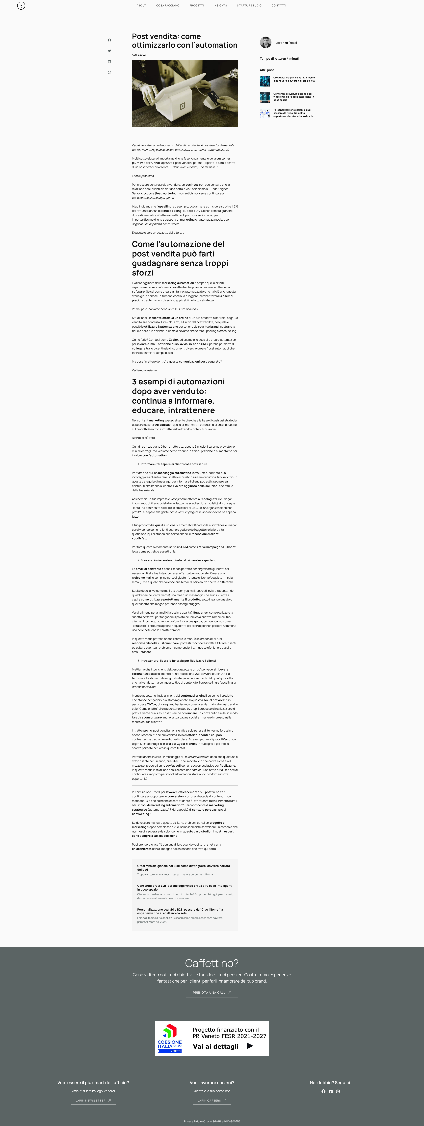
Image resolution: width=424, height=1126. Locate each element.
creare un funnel (173, 291)
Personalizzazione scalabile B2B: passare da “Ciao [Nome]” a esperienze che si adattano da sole (293, 112)
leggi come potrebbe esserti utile (153, 551)
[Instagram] (338, 1091)
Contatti (279, 5)
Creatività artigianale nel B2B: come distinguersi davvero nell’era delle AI (294, 79)
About (141, 5)
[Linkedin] (331, 1091)
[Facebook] (323, 1091)
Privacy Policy (192, 1121)
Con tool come (163, 340)
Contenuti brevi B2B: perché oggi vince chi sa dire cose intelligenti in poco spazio (293, 96)
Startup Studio (249, 5)
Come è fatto (148, 709)
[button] (109, 40)
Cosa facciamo (168, 5)
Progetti (196, 5)
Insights (220, 5)
